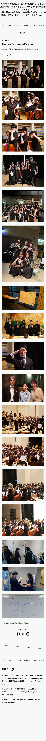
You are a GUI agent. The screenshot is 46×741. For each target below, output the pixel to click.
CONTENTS (11, 25)
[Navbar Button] (41, 20)
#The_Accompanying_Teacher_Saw (23, 49)
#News (4, 49)
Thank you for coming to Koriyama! (15, 55)
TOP (3, 25)
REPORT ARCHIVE (24, 25)
